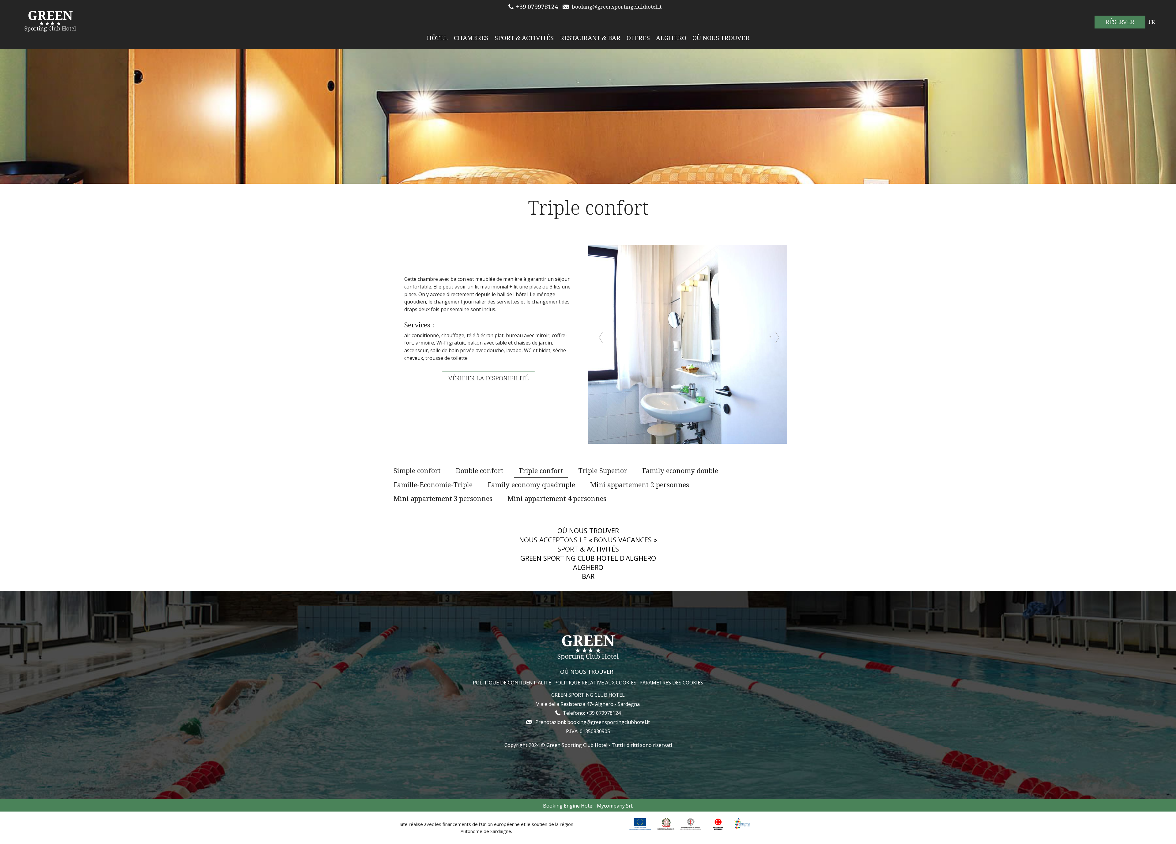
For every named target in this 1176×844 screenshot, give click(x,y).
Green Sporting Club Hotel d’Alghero (588, 558)
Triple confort (540, 470)
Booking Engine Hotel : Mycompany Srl (587, 805)
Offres (638, 38)
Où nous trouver (721, 38)
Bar (588, 576)
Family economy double (680, 470)
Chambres (471, 38)
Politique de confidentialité (512, 682)
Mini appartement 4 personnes (556, 498)
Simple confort (417, 470)
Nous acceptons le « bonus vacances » (588, 540)
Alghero (671, 38)
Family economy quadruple (531, 484)
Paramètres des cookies (671, 682)
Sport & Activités (524, 38)
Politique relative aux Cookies (595, 682)
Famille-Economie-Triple (433, 484)
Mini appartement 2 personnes (639, 484)
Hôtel (437, 38)
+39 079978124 (537, 7)
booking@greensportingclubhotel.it (608, 722)
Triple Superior (602, 470)
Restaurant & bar (590, 38)
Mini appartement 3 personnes (443, 498)
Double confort (479, 470)
